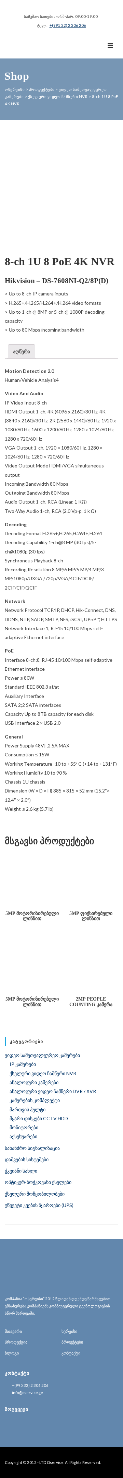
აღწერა (21, 351)
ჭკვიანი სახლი (21, 1171)
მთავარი (13, 1331)
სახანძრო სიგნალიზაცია (32, 1148)
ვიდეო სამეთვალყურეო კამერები (42, 1055)
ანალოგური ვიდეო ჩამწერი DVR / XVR (53, 1091)
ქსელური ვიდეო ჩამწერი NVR (43, 1073)
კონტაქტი (71, 1353)
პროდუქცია (16, 1342)
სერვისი (69, 1331)
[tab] (21, 351)
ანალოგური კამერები (34, 1082)
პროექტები (72, 1342)
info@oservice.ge (27, 1392)
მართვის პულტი (27, 1109)
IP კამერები (23, 1064)
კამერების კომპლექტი (35, 1100)
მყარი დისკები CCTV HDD (39, 1118)
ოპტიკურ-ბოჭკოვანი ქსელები (38, 1182)
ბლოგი (12, 1353)
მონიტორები (24, 1127)
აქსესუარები (23, 1136)
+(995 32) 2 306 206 (68, 25)
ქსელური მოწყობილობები (35, 1194)
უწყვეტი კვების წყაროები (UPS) (39, 1205)
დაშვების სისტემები (27, 1159)
